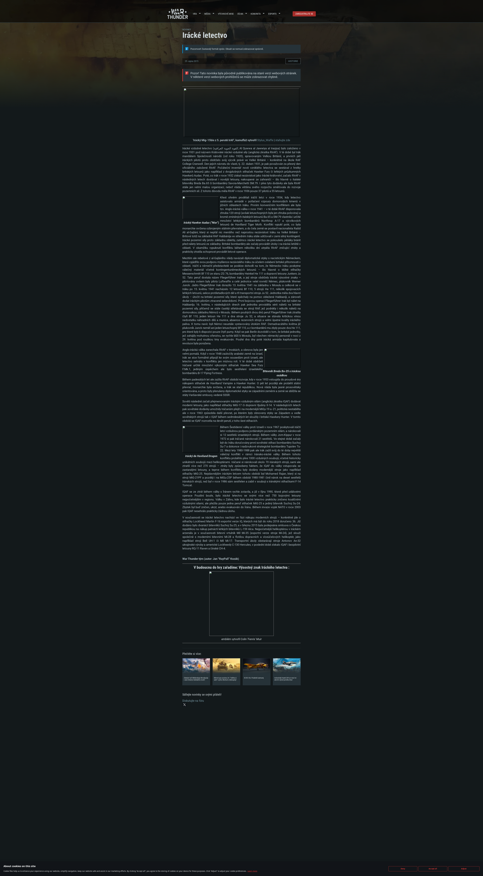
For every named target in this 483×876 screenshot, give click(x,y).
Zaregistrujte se (304, 13)
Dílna (240, 13)
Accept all (433, 869)
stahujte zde (282, 140)
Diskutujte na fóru (193, 701)
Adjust (464, 869)
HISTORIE (293, 61)
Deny (403, 869)
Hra (195, 13)
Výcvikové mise (226, 13)
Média (207, 13)
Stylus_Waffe (265, 140)
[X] (184, 705)
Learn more (252, 871)
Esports (272, 13)
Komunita (256, 13)
